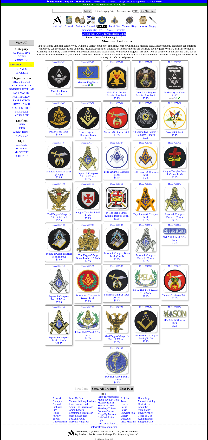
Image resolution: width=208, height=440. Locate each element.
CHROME (21, 144)
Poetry (124, 407)
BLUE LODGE (21, 81)
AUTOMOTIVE (22, 52)
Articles (125, 398)
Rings (56, 412)
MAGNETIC (22, 152)
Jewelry (57, 415)
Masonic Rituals (106, 402)
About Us (143, 407)
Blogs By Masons (107, 414)
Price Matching (128, 421)
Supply (56, 418)
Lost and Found (77, 418)
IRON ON (21, 148)
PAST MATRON (22, 96)
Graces (124, 404)
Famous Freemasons (108, 396)
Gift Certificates (106, 417)
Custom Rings (60, 421)
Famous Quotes (106, 411)
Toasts (124, 401)
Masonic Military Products (82, 401)
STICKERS (21, 72)
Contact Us (144, 404)
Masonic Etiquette (78, 415)
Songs (124, 410)
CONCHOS (21, 60)
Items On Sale (76, 398)
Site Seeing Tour (106, 405)
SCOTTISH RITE (21, 108)
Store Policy (144, 410)
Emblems (57, 407)
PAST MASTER (22, 93)
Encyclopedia (128, 412)
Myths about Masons (108, 399)
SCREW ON (21, 156)
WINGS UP (21, 135)
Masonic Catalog (146, 401)
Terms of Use (145, 415)
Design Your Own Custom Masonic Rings (104, 33)
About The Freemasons (81, 407)
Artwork (57, 398)
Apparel (57, 404)
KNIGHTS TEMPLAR (21, 89)
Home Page (144, 398)
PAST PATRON (21, 100)
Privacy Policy (145, 412)
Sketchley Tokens (107, 408)
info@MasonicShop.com (104, 427)
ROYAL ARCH (21, 104)
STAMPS (22, 69)
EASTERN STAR (21, 85)
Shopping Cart (145, 421)
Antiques (57, 401)
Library (124, 415)
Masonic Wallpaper (79, 421)
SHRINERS (21, 111)
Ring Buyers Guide (79, 404)
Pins (55, 410)
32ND (21, 124)
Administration (145, 418)
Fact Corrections (106, 423)
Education (126, 418)
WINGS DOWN (21, 132)
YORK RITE (22, 115)
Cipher (101, 420)
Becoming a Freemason (81, 412)
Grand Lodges (76, 410)
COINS (22, 56)
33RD (22, 128)
